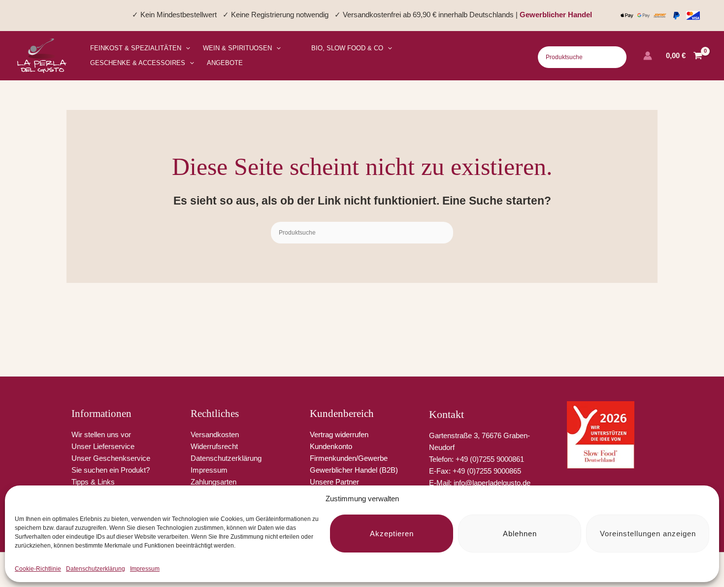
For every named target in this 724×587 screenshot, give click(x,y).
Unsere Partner (334, 482)
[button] (185, 48)
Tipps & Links (93, 482)
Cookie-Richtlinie (38, 568)
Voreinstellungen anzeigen (648, 533)
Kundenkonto (331, 446)
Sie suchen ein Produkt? (110, 470)
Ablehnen (520, 533)
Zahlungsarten (213, 482)
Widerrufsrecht (214, 446)
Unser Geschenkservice (110, 458)
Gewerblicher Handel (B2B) (354, 470)
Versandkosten (215, 434)
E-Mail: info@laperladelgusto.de (479, 483)
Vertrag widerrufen (339, 434)
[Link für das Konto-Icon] (647, 55)
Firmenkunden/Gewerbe (349, 458)
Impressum (145, 568)
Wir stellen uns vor (101, 434)
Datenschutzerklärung (95, 568)
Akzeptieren (392, 533)
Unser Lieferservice (102, 446)
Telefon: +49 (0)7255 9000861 (476, 459)
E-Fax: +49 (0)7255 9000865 (475, 471)
